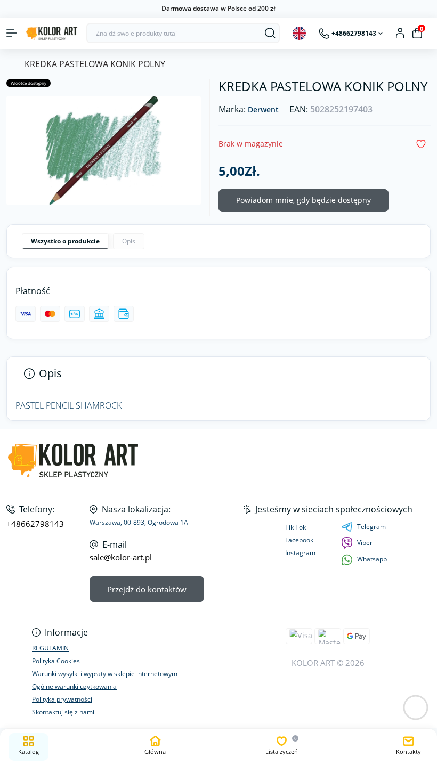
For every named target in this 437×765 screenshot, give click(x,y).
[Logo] (52, 33)
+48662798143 (35, 524)
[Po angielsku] (299, 33)
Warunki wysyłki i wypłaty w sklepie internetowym (104, 673)
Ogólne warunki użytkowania (74, 686)
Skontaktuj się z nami (63, 712)
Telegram (371, 526)
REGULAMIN (50, 648)
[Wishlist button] (421, 144)
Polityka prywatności (62, 699)
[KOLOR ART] (72, 460)
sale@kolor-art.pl (121, 557)
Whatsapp (372, 559)
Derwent (263, 110)
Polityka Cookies (56, 660)
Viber (365, 542)
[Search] (270, 33)
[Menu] (11, 33)
